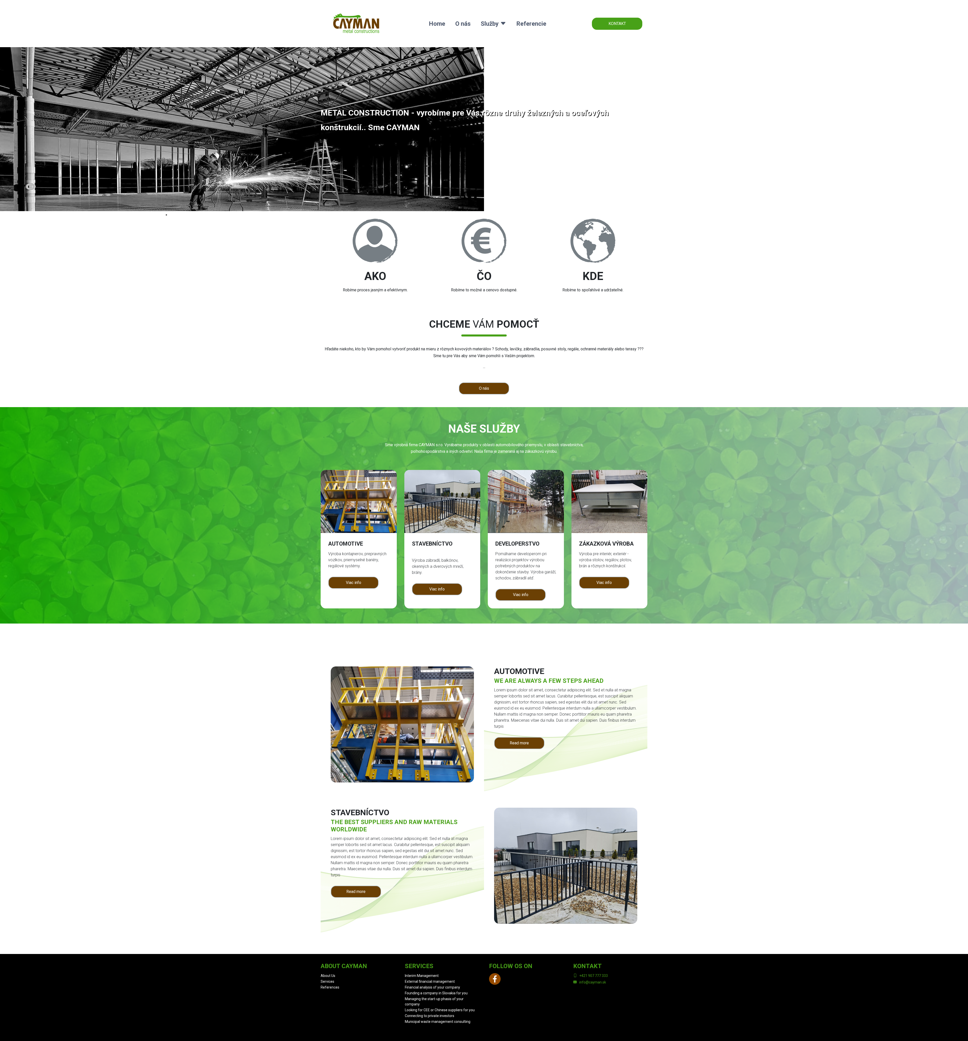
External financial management (430, 981)
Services (327, 981)
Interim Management (422, 976)
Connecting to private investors (429, 1016)
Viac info (353, 582)
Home (437, 23)
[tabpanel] (484, 129)
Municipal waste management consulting (437, 1022)
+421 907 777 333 (593, 976)
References (330, 987)
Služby (490, 23)
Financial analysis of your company (432, 987)
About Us (328, 976)
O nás (463, 23)
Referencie (531, 23)
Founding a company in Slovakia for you (436, 993)
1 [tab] (166, 214)
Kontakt (617, 23)
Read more (519, 743)
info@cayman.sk (592, 982)
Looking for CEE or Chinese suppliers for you (440, 1010)
